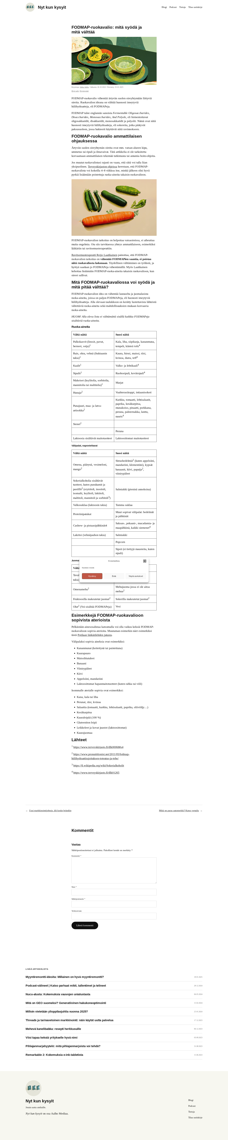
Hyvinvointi (84, 91)
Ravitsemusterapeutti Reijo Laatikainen (94, 255)
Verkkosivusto (77, 911)
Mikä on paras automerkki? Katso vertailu (179, 810)
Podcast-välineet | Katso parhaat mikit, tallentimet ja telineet (66, 985)
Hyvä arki (75, 91)
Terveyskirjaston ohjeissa (102, 166)
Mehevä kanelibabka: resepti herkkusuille (53, 1029)
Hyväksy (92, 576)
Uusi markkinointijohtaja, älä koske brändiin (50, 810)
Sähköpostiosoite (78, 899)
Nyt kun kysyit (52, 7)
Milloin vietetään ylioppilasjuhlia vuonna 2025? (57, 1011)
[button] (144, 561)
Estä (114, 576)
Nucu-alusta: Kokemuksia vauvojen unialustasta (58, 994)
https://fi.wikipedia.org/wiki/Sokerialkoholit (98, 765)
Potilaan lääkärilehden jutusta (95, 635)
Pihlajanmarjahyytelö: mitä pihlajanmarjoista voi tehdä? (63, 1046)
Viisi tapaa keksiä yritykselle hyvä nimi (51, 1037)
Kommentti (76, 856)
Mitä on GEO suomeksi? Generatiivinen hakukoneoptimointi (66, 1003)
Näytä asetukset (136, 576)
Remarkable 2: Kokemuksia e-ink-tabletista (54, 1054)
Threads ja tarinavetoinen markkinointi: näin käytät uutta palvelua (69, 1020)
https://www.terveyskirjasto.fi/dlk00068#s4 (98, 747)
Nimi (74, 887)
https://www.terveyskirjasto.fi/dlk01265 (96, 772)
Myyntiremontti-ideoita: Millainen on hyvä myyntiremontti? (65, 977)
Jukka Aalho (84, 87)
